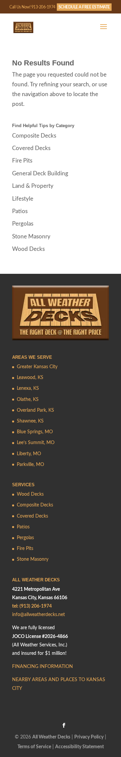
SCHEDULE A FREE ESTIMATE (84, 7)
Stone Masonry (31, 236)
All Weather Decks (51, 737)
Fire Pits (22, 161)
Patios (20, 211)
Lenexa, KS (28, 388)
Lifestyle (22, 199)
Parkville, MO (30, 464)
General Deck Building (40, 173)
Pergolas (22, 224)
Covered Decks (31, 148)
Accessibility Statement (79, 747)
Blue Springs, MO (35, 432)
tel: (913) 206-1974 (32, 606)
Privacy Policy (89, 737)
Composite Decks (34, 136)
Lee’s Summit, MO (35, 442)
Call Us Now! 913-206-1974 (32, 7)
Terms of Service (34, 747)
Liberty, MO (29, 454)
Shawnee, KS (30, 421)
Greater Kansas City (37, 367)
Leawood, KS (30, 377)
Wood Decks (28, 249)
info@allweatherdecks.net (38, 614)
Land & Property (32, 186)
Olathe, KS (28, 399)
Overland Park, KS (35, 410)
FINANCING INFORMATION (42, 666)
